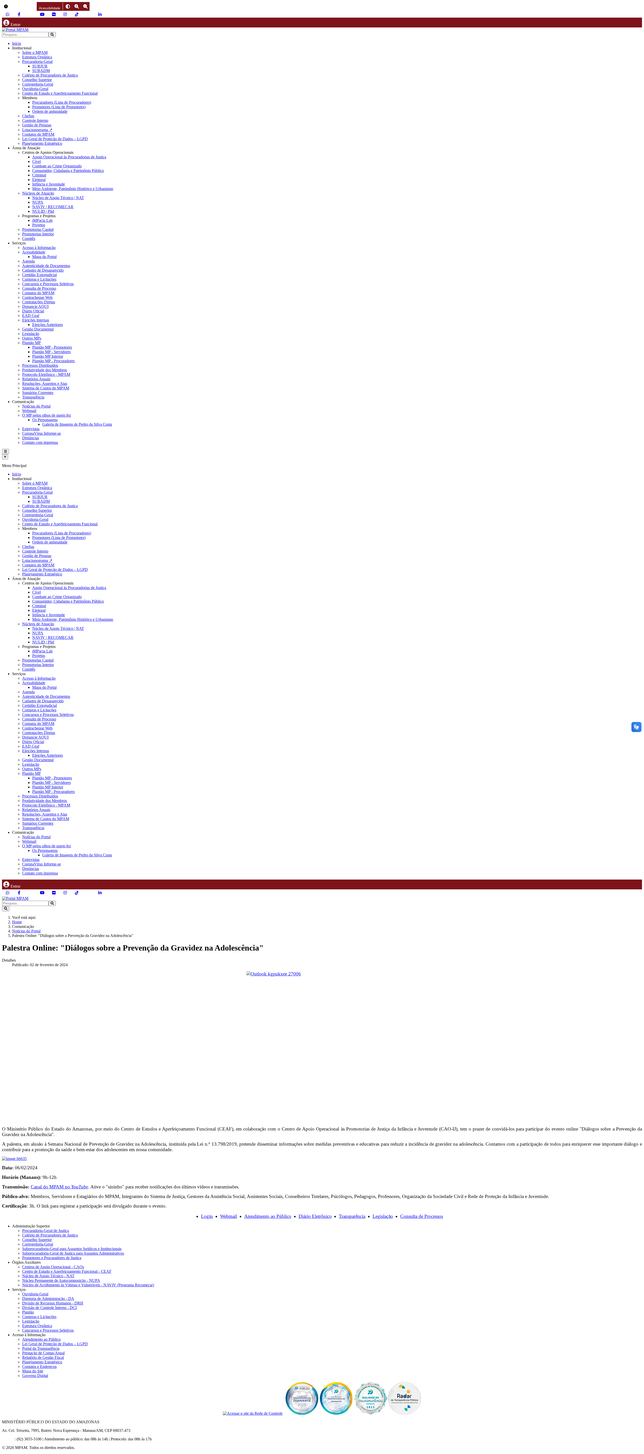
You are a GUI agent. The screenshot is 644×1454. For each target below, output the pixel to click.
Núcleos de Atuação (38, 193)
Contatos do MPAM (38, 134)
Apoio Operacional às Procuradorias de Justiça (69, 157)
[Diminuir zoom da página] (85, 6)
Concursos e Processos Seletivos (48, 284)
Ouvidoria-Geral (35, 89)
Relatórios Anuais (36, 379)
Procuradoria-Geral (37, 61)
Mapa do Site (32, 1371)
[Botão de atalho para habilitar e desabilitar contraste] (68, 6)
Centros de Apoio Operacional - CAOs (53, 1267)
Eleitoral (39, 179)
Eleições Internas (35, 320)
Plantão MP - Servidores (51, 352)
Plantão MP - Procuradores (53, 361)
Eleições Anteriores (47, 324)
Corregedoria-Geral (37, 84)
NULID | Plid (43, 211)
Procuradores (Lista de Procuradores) (61, 102)
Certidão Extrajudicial (39, 275)
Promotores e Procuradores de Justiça (51, 1258)
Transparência (33, 397)
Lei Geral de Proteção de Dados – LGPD (55, 139)
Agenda (28, 261)
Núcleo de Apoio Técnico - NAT (48, 1276)
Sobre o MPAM (35, 52)
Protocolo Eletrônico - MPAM (46, 374)
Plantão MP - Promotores (52, 347)
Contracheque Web (37, 297)
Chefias (28, 116)
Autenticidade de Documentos (46, 266)
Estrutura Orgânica (37, 57)
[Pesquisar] (52, 34)
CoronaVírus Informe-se (41, 433)
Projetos (38, 225)
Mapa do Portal (44, 257)
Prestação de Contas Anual (43, 1353)
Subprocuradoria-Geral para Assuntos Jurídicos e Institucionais (72, 1249)
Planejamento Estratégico (42, 143)
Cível (36, 161)
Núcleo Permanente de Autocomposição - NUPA (61, 1280)
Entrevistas (30, 429)
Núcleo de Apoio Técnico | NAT (58, 198)
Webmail (29, 411)
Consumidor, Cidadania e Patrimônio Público (68, 170)
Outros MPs (31, 338)
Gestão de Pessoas (36, 125)
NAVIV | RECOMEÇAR (52, 207)
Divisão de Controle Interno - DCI (49, 1307)
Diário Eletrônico (315, 1216)
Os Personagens (45, 420)
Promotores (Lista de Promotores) (59, 107)
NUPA (37, 202)
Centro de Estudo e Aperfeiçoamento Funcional (60, 93)
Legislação (30, 334)
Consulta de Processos (421, 1216)
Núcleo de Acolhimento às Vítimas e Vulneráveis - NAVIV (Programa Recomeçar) (88, 1285)
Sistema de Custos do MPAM (45, 388)
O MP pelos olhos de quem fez (46, 415)
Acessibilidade (33, 252)
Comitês (28, 238)
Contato (8, 1439)
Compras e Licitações (39, 279)
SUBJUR (40, 66)
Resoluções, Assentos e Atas (44, 383)
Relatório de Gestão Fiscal (43, 1357)
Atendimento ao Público (267, 1216)
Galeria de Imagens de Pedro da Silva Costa (77, 424)
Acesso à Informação (39, 247)
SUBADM (41, 70)
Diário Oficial (33, 311)
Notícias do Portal (36, 406)
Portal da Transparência (40, 1348)
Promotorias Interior (38, 234)
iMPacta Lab (42, 220)
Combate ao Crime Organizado (57, 166)
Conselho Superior (37, 80)
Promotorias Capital (38, 229)
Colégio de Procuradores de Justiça (50, 75)
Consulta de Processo (39, 288)
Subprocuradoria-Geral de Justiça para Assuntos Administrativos (73, 1253)
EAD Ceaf (30, 315)
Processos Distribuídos (40, 365)
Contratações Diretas (38, 302)
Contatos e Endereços (39, 1366)
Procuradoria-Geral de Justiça (45, 1230)
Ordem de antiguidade (49, 111)
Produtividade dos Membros (44, 370)
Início (16, 43)
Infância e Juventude (48, 184)
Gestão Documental (38, 329)
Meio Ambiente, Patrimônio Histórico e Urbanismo (72, 189)
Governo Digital (35, 1375)
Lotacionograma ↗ (37, 130)
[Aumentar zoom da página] (76, 6)
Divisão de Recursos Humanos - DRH (52, 1303)
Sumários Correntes (37, 392)
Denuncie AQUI (35, 306)
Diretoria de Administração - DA (48, 1298)
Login (207, 1216)
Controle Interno (35, 120)
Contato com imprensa (40, 442)
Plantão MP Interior (47, 356)
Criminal (39, 175)
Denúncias (30, 438)
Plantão (28, 1312)
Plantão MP (31, 343)
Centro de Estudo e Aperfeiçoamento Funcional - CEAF (66, 1271)
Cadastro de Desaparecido (43, 270)
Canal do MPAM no (59, 1186)
